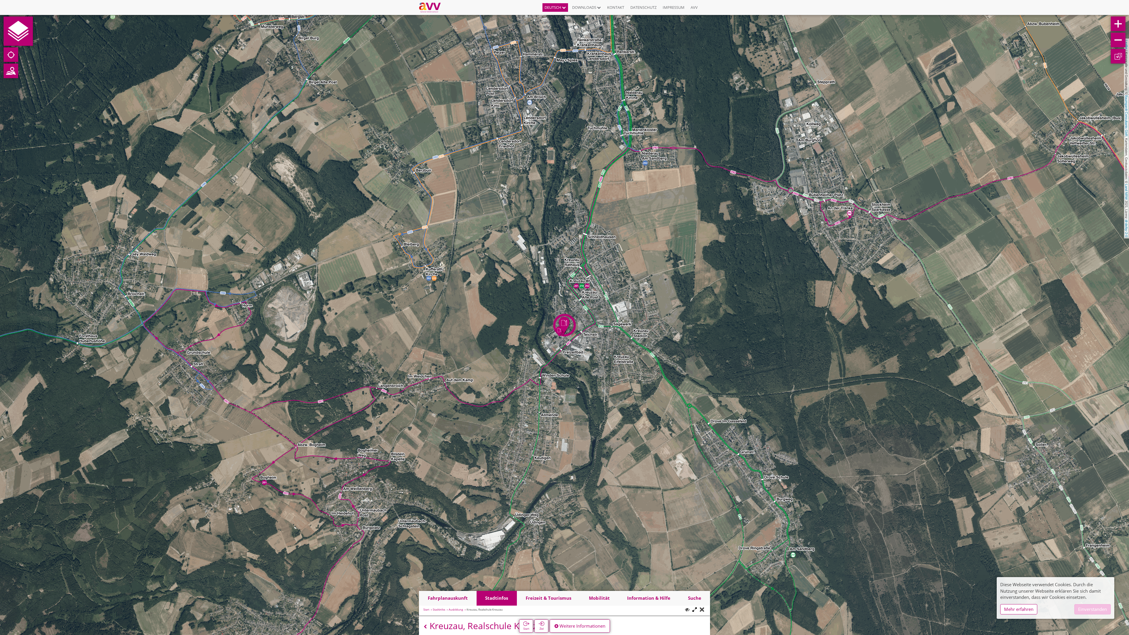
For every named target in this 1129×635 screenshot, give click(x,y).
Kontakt (615, 7)
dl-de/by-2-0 (1126, 228)
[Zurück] (425, 626)
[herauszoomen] (1118, 40)
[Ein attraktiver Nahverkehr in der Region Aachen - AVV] (432, 7)
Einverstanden (1092, 609)
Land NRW (1126, 192)
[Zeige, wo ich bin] (11, 54)
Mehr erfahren (1018, 609)
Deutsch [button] (553, 7)
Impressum (673, 7)
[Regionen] (11, 70)
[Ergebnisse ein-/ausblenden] (687, 609)
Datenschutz (643, 7)
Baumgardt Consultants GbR (1126, 115)
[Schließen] (702, 609)
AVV (694, 7)
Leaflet (1126, 44)
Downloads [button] (584, 7)
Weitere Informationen (581, 626)
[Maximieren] (694, 609)
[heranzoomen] (1118, 23)
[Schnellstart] (18, 31)
